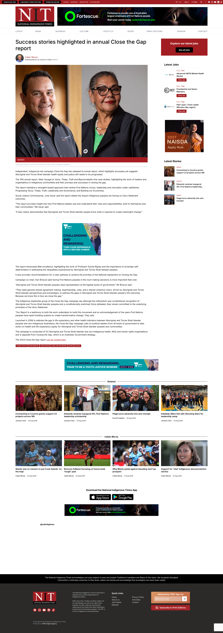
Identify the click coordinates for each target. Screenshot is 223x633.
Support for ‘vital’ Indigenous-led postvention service (183, 470)
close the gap (22, 345)
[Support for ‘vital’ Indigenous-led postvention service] (184, 453)
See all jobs (184, 50)
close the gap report (59, 345)
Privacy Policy (138, 597)
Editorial (115, 605)
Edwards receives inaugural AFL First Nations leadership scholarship (86, 415)
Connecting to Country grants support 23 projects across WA (36, 415)
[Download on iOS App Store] (100, 497)
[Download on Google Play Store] (122, 497)
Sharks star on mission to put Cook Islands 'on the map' (38, 470)
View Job (181, 80)
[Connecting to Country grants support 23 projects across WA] (38, 398)
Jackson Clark (20, 421)
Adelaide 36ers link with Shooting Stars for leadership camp (182, 415)
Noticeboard (95, 2)
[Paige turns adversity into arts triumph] (136, 398)
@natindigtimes (47, 524)
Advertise (74, 2)
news (21, 160)
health (77, 345)
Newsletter (84, 2)
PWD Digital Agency (49, 624)
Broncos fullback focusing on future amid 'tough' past (84, 470)
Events (66, 2)
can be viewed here (56, 339)
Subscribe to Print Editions (31, 2)
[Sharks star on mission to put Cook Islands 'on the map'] (38, 453)
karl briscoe (33, 345)
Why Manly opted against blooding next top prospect (134, 470)
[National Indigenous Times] (34, 16)
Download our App (52, 2)
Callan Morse (31, 57)
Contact (135, 602)
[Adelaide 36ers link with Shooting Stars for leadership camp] (184, 398)
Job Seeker (116, 602)
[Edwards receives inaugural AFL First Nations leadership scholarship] (87, 398)
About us (115, 600)
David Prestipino (119, 418)
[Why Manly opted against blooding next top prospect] (136, 453)
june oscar (45, 345)
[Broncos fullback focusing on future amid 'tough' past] (87, 453)
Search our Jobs (10, 2)
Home (114, 597)
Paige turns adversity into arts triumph (131, 413)
